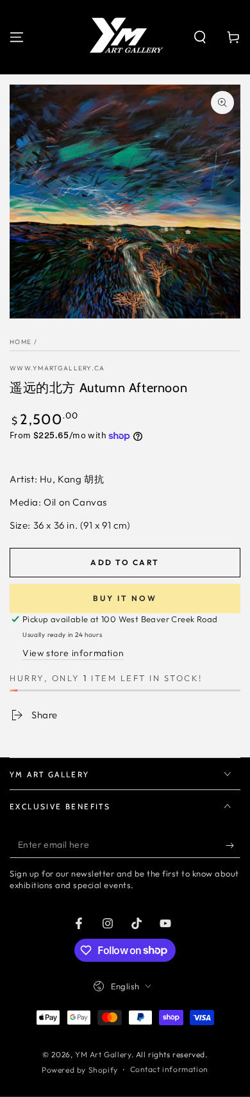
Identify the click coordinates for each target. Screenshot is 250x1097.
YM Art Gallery (103, 1054)
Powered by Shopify (80, 1070)
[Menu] (16, 37)
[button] (200, 37)
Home (20, 342)
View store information (73, 653)
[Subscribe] (233, 845)
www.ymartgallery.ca (57, 368)
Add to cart (124, 562)
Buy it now (125, 598)
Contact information (169, 1069)
